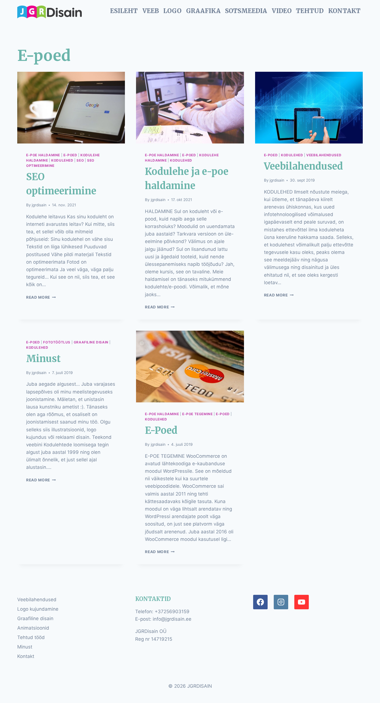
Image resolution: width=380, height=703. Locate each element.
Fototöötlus (56, 342)
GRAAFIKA (203, 11)
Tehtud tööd (31, 637)
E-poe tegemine (197, 414)
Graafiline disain (91, 342)
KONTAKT (344, 11)
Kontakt (25, 656)
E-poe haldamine (43, 155)
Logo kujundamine (37, 609)
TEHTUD (310, 11)
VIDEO (282, 11)
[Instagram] (281, 602)
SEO (80, 160)
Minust (43, 359)
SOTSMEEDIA (246, 11)
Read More (41, 297)
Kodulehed (62, 160)
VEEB (150, 11)
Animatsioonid (33, 628)
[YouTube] (301, 602)
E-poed (70, 155)
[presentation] (71, 107)
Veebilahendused (323, 155)
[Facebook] (260, 602)
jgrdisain (39, 205)
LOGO (172, 11)
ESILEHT (124, 11)
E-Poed (161, 430)
